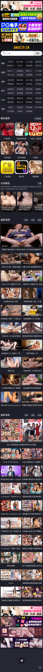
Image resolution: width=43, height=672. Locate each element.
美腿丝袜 (10, 93)
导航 (3, 109)
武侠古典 (38, 98)
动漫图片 (38, 89)
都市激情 (10, 98)
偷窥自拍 (10, 89)
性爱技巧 (38, 102)
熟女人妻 (10, 75)
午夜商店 (20, 107)
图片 (3, 90)
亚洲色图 (20, 89)
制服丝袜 (10, 84)
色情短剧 (29, 111)
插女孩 (10, 107)
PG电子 (10, 62)
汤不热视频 (38, 107)
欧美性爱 (38, 80)
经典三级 (20, 84)
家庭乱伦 (20, 98)
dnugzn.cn (21, 47)
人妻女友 (29, 98)
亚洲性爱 (10, 80)
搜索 (37, 53)
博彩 (3, 63)
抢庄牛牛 (38, 66)
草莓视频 (29, 107)
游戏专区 (38, 62)
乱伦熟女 (29, 84)
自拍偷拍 (20, 71)
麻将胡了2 (10, 66)
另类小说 (20, 102)
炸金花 (19, 66)
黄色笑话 (29, 102)
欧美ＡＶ (29, 71)
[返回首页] (40, 667)
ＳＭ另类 (38, 75)
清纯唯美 (20, 93)
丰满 (26, 415)
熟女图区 (29, 93)
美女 (26, 220)
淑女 (33, 415)
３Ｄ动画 (38, 71)
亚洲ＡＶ (10, 71)
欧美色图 (29, 89)
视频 (3, 72)
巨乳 (33, 220)
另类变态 (38, 84)
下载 (39, 183)
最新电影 (5, 415)
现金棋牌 (29, 66)
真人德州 (20, 62)
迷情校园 (10, 102)
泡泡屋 (19, 111)
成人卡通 (29, 80)
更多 (39, 220)
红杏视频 (10, 111)
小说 (3, 100)
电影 (3, 81)
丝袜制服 (20, 75)
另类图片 (38, 93)
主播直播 (29, 75)
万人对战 (29, 62)
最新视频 (5, 219)
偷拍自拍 (20, 80)
